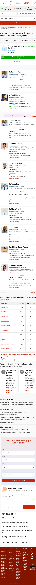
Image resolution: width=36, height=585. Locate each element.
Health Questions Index (18, 560)
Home (1, 27)
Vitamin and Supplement (3, 556)
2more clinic (12, 195)
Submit (29, 507)
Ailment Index (18, 575)
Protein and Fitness (3, 559)
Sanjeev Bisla (4, 307)
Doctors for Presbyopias (24, 27)
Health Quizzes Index (18, 564)
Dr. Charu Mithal (15, 209)
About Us (25, 552)
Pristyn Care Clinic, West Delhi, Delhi (17, 47)
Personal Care (3, 573)
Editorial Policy (25, 567)
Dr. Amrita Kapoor (15, 144)
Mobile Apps (24, 558)
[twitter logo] (32, 554)
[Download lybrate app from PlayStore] (32, 567)
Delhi (5, 27)
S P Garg (3, 339)
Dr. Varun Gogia (14, 184)
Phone (3, 456)
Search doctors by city (11, 554)
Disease (4, 471)
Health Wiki (18, 554)
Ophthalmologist (12, 27)
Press (24, 569)
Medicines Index (18, 572)
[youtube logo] (32, 559)
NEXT (32, 292)
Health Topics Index (17, 568)
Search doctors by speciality (11, 564)
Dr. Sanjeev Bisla (15, 72)
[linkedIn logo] (32, 556)
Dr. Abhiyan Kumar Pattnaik (19, 247)
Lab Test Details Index (18, 578)
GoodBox (3, 577)
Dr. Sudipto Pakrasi (16, 163)
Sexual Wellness (3, 565)
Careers (25, 555)
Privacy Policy (25, 564)
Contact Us (25, 554)
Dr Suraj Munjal (14, 95)
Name (3, 449)
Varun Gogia (4, 330)
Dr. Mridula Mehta (15, 265)
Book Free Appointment (27, 3)
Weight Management (4, 568)
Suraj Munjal (4, 311)
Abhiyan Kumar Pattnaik (7, 344)
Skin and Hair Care (3, 562)
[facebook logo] (32, 552)
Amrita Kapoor (5, 321)
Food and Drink (3, 571)
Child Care (3, 576)
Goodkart (3, 554)
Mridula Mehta (5, 348)
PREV (3, 292)
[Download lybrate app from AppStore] (32, 569)
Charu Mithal (4, 334)
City (3, 463)
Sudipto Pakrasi (5, 325)
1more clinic (12, 104)
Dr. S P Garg (13, 227)
